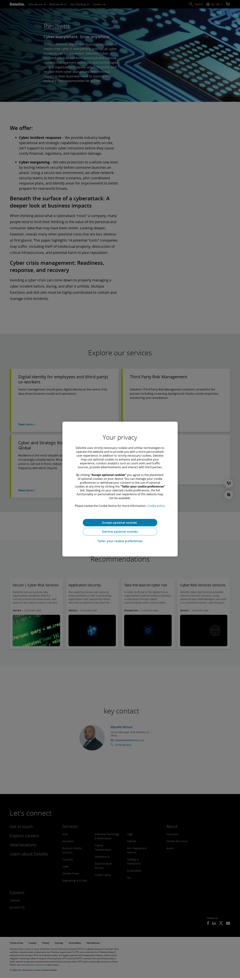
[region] (120, 489)
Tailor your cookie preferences (119, 541)
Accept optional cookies (120, 522)
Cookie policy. (156, 506)
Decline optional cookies (120, 532)
